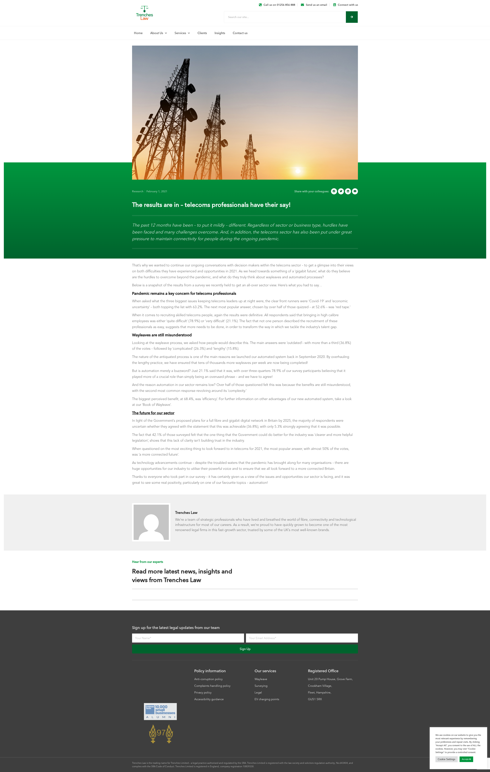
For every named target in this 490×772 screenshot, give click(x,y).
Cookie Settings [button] (446, 759)
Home (138, 33)
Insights (220, 33)
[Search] (352, 17)
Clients (202, 33)
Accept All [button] (466, 759)
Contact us (240, 33)
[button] (334, 191)
